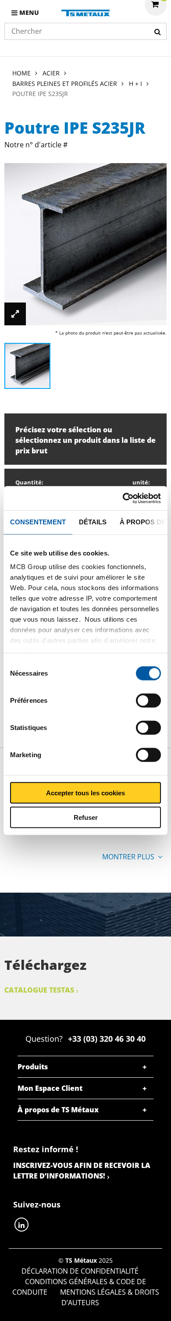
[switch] (148, 700)
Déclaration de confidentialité (80, 1271)
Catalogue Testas (39, 990)
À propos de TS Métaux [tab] (58, 1109)
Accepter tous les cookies (85, 792)
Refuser (86, 817)
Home (21, 73)
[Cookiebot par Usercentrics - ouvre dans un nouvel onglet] (123, 498)
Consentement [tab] (38, 522)
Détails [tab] (93, 522)
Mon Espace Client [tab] (50, 1088)
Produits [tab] (33, 1067)
